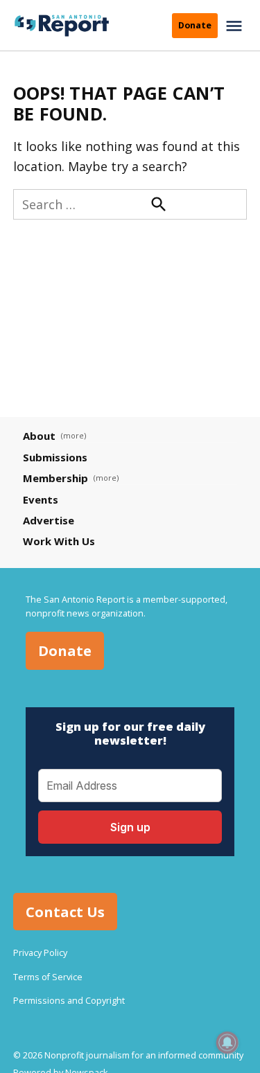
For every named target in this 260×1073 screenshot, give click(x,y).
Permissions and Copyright (69, 1001)
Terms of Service (48, 977)
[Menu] (236, 26)
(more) (73, 435)
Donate (194, 25)
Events (40, 499)
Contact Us (65, 911)
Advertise (48, 520)
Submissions (55, 457)
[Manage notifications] (227, 1042)
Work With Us (59, 541)
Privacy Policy (40, 953)
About (39, 435)
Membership (55, 478)
